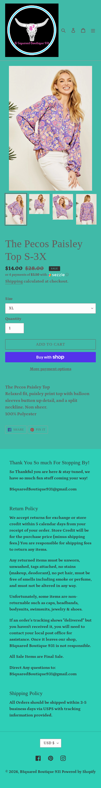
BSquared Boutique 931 (40, 772)
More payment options (50, 369)
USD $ (49, 743)
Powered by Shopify (79, 772)
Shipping (14, 281)
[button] (37, 275)
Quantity (13, 318)
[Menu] (93, 30)
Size (9, 298)
